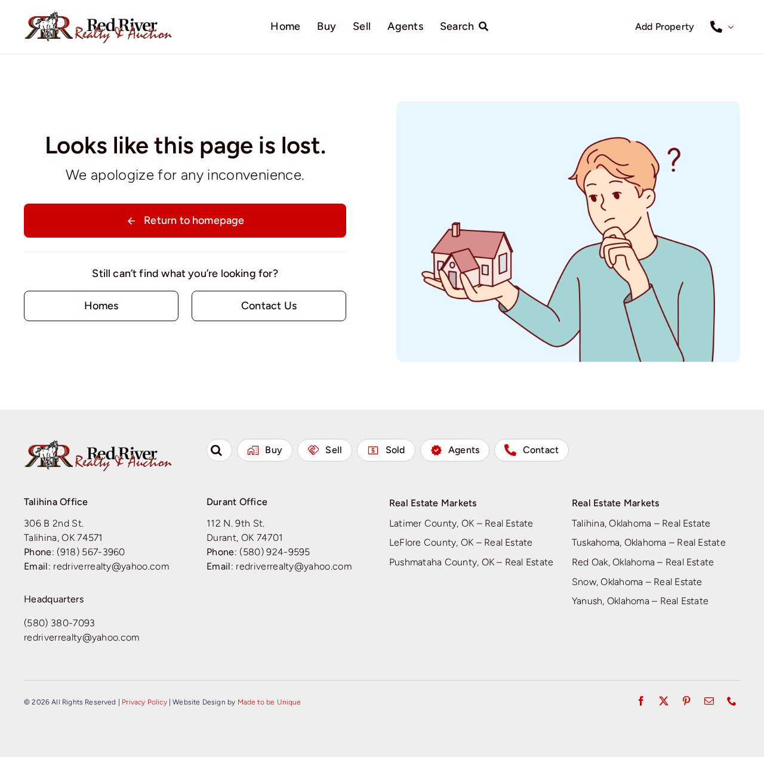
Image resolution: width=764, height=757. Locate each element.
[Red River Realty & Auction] (98, 14)
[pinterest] (686, 701)
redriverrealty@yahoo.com (111, 566)
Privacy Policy (144, 702)
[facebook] (641, 701)
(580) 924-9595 (274, 552)
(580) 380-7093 (60, 623)
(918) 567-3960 (91, 552)
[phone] (731, 701)
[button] (219, 450)
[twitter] (663, 701)
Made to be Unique (269, 702)
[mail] (709, 701)
